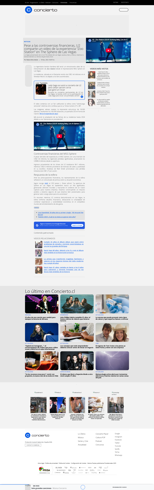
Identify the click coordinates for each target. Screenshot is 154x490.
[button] (14, 484)
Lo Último (41, 2)
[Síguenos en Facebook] (104, 9)
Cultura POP (100, 437)
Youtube (117, 446)
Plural (73, 475)
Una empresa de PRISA (44, 469)
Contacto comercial (33, 445)
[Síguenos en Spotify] (112, 9)
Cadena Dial (100, 470)
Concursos (55, 2)
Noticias (47, 2)
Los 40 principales (66, 468)
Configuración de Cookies (78, 463)
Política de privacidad (51, 463)
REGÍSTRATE (125, 2)
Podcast (99, 441)
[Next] (91, 487)
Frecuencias (73, 2)
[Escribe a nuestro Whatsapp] (117, 9)
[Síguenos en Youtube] (110, 9)
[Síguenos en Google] (99, 9)
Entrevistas (64, 2)
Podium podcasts (57, 472)
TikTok (116, 452)
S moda (86, 475)
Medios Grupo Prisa (44, 473)
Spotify (117, 449)
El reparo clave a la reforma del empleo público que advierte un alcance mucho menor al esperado (96, 416)
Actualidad (82, 444)
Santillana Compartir (82, 468)
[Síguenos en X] (107, 9)
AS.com (95, 468)
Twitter (117, 443)
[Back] (74, 487)
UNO (70, 470)
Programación (34, 2)
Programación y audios (119, 487)
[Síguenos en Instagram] (102, 9)
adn (100, 468)
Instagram (118, 437)
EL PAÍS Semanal (91, 470)
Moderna (65, 475)
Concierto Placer (102, 434)
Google (117, 434)
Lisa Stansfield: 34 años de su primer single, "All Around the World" (60, 213)
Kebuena (106, 470)
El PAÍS (58, 468)
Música (37, 207)
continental (87, 470)
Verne (95, 470)
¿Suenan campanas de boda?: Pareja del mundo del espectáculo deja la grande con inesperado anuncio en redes (77, 417)
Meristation (101, 475)
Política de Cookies (64, 463)
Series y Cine (83, 441)
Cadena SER (89, 468)
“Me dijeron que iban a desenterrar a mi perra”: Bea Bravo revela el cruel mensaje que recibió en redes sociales (115, 417)
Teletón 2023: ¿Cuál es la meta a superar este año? (57, 217)
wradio (74, 470)
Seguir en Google (77, 225)
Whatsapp (118, 455)
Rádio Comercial (108, 475)
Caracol (106, 468)
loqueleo (93, 475)
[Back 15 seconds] (78, 487)
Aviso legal (41, 463)
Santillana (74, 468)
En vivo (27, 2)
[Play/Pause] (83, 487)
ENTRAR (115, 2)
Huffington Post (60, 470)
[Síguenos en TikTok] (115, 9)
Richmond (57, 475)
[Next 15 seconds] (87, 487)
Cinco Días (80, 470)
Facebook (118, 440)
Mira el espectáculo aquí (49, 114)
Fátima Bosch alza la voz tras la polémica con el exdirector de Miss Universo (58, 416)
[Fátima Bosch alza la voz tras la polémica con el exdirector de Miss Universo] (58, 405)
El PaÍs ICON (80, 475)
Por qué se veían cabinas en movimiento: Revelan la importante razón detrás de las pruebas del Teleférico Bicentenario (38, 417)
